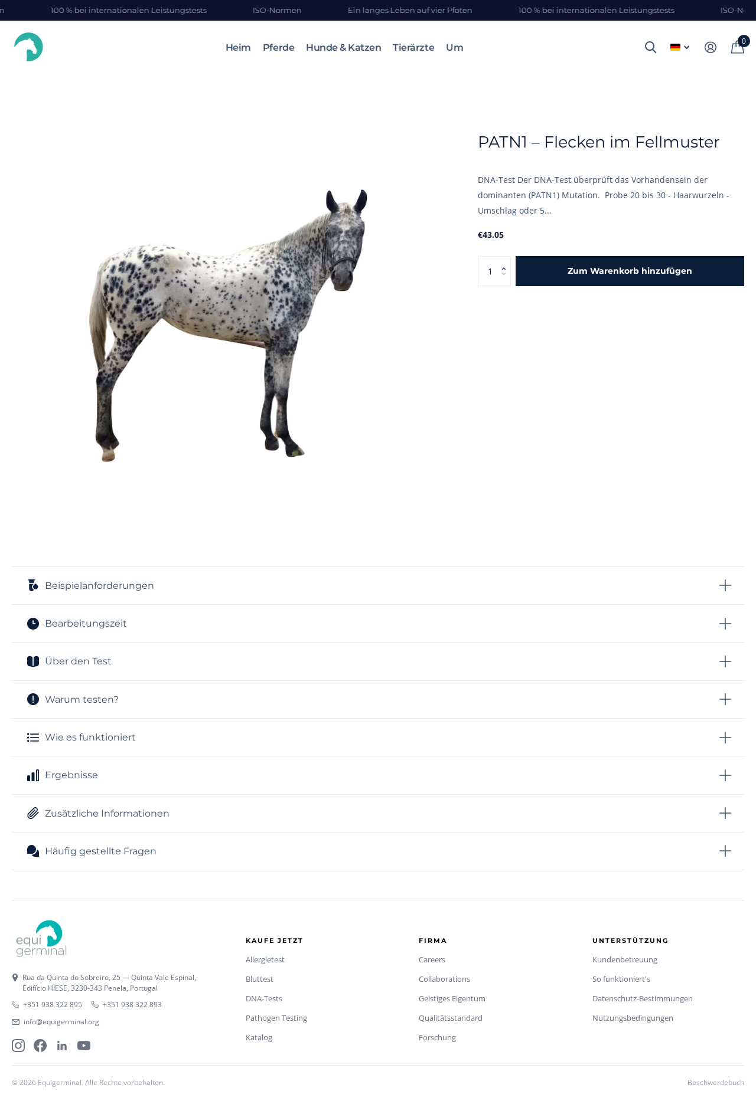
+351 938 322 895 (52, 1005)
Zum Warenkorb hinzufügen (630, 271)
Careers (432, 959)
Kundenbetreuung (624, 959)
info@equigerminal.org (61, 1022)
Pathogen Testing (276, 1017)
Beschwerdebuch (715, 1082)
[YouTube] (83, 1045)
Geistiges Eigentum (452, 998)
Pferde (278, 47)
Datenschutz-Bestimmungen (642, 998)
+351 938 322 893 (132, 1005)
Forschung (437, 1037)
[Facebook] (40, 1045)
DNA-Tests (264, 998)
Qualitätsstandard (451, 1017)
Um (454, 47)
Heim (238, 47)
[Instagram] (18, 1045)
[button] (506, 260)
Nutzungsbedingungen (632, 1017)
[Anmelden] (710, 47)
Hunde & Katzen (343, 47)
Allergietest (265, 959)
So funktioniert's (621, 979)
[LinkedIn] (62, 1045)
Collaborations (444, 979)
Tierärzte (413, 47)
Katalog (259, 1037)
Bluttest (259, 979)
